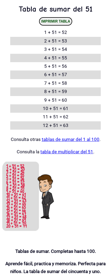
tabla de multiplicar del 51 (66, 151)
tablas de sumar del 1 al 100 (70, 139)
